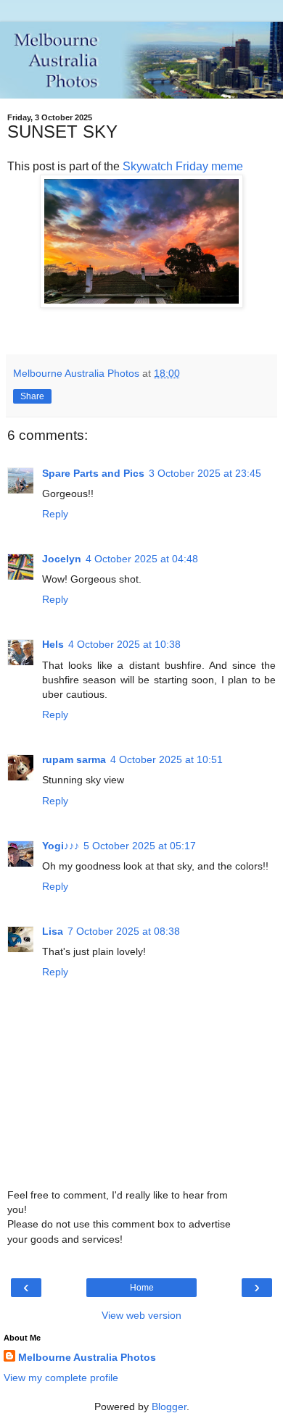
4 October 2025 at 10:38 (124, 644)
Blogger (169, 1406)
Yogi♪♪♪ (60, 845)
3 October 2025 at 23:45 (205, 473)
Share (32, 396)
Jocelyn (61, 558)
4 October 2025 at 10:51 (166, 759)
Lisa (52, 931)
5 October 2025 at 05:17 (139, 845)
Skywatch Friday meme (183, 166)
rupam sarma (74, 759)
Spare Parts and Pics (93, 473)
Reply (55, 514)
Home (142, 1288)
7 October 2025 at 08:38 (123, 931)
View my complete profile (61, 1377)
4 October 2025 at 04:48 (142, 558)
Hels (53, 644)
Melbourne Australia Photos (87, 1357)
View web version (141, 1315)
